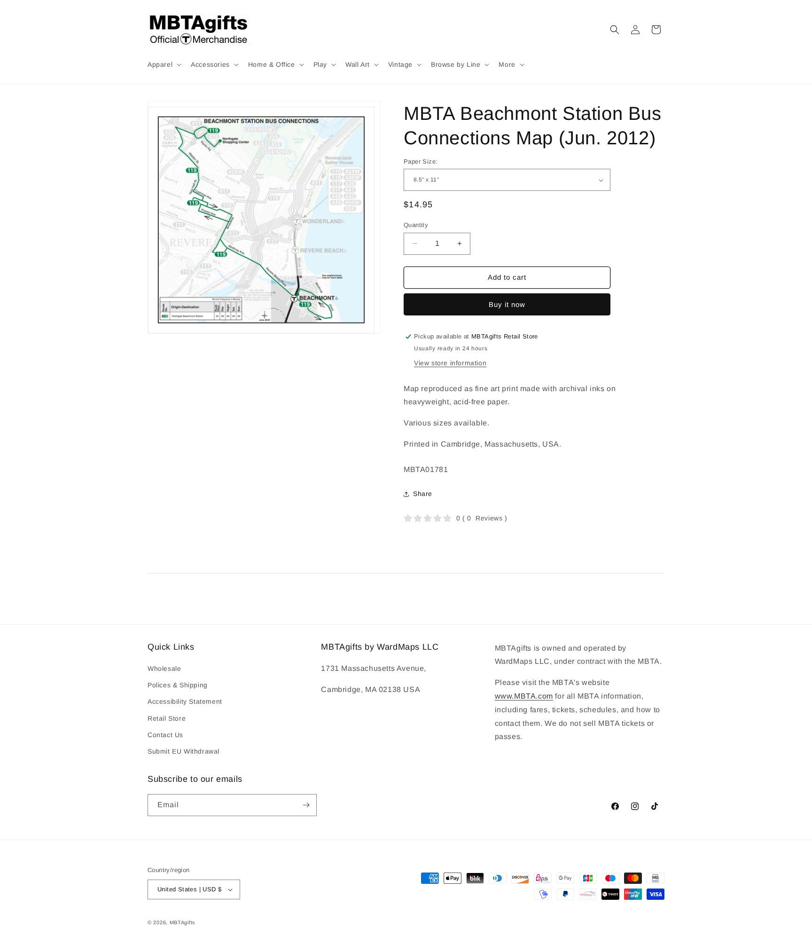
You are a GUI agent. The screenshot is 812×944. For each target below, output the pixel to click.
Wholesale (164, 668)
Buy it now (507, 304)
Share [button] (422, 493)
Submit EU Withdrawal (183, 751)
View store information (450, 363)
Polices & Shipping (178, 685)
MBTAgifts (182, 922)
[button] (163, 64)
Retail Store (167, 718)
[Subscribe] (306, 805)
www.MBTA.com (524, 696)
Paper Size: (420, 161)
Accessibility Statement (185, 701)
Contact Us (165, 735)
